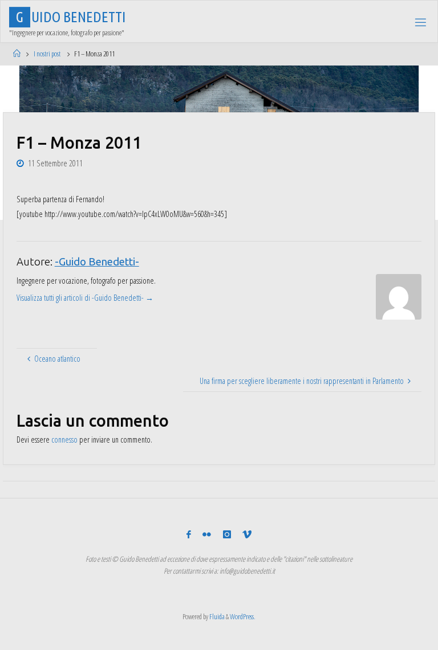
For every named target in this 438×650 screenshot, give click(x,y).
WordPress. (243, 616)
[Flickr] (207, 534)
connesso (64, 439)
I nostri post (47, 53)
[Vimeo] (247, 534)
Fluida (216, 616)
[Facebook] (189, 534)
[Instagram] (227, 534)
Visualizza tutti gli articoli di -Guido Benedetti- (85, 297)
